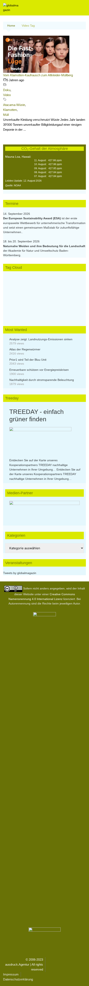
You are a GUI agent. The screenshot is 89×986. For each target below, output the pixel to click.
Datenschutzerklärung (18, 979)
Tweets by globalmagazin (19, 573)
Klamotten (10, 110)
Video (7, 95)
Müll (6, 114)
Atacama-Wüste (14, 105)
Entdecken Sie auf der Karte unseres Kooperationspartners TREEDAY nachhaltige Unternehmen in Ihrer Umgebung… (38, 465)
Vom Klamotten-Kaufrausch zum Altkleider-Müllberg (38, 75)
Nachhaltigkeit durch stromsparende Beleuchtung (41, 379)
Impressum (11, 974)
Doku (6, 90)
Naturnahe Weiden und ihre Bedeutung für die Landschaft (44, 246)
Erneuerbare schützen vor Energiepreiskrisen (39, 369)
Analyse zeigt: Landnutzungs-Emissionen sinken (40, 339)
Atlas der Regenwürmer (24, 349)
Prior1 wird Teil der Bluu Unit (27, 359)
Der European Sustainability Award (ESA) (32, 218)
